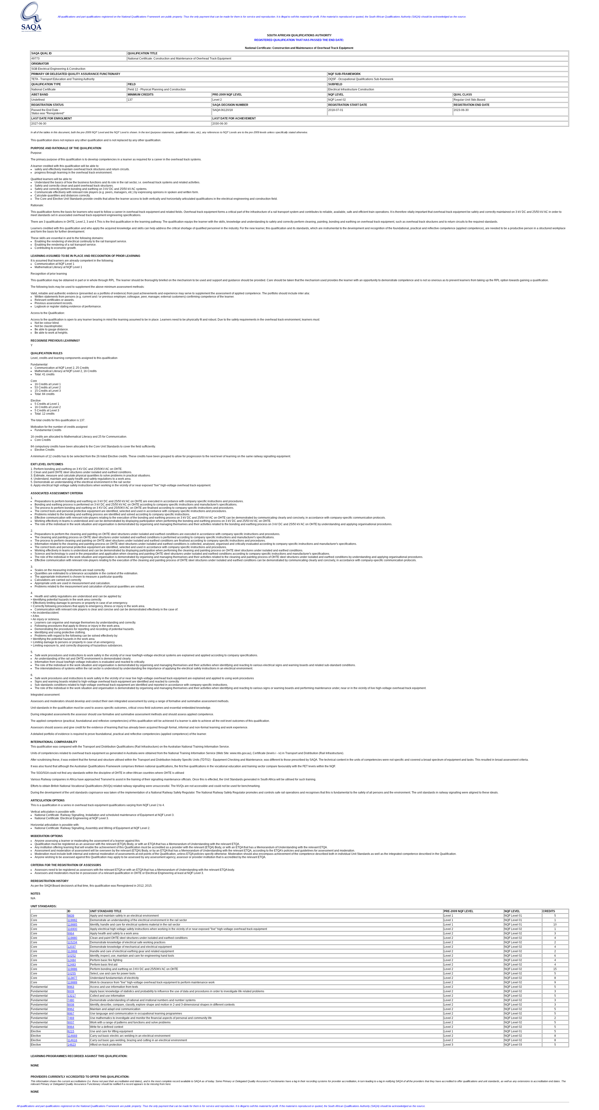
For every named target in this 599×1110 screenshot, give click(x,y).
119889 (72, 982)
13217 (72, 995)
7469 (71, 1018)
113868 (72, 951)
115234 (72, 942)
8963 (71, 986)
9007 (71, 1022)
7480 (71, 1000)
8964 (71, 1027)
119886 (72, 969)
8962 (71, 1009)
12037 (72, 946)
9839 (71, 915)
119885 (72, 924)
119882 (72, 920)
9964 (71, 933)
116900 (72, 929)
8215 (71, 1031)
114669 (72, 1035)
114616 (72, 1040)
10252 (72, 955)
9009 (71, 991)
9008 (71, 1004)
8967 (71, 1013)
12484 (72, 960)
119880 (72, 938)
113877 (72, 978)
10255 (72, 973)
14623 (72, 1044)
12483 (72, 964)
